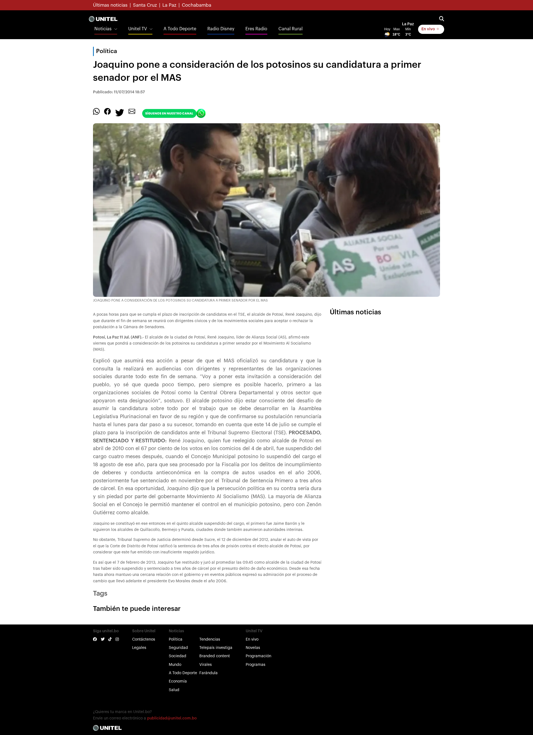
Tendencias (209, 639)
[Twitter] (119, 112)
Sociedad (177, 656)
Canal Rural (290, 29)
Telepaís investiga (215, 648)
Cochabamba (196, 5)
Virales (205, 665)
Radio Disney (220, 29)
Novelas (253, 648)
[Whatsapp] (96, 111)
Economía (178, 681)
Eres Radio (256, 29)
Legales (139, 648)
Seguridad (178, 648)
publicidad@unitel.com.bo (172, 718)
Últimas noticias (110, 5)
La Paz (169, 5)
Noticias (103, 29)
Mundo (175, 665)
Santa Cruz (145, 5)
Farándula (208, 673)
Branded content (214, 656)
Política (175, 639)
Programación (258, 656)
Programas (255, 665)
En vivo (428, 29)
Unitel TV (137, 29)
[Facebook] (107, 111)
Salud (174, 690)
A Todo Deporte (180, 29)
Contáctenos (143, 639)
